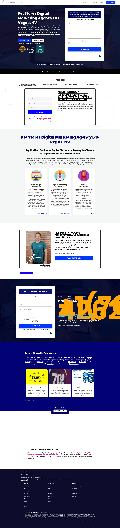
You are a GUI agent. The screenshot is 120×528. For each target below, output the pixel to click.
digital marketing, (42, 32)
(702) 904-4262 (45, 119)
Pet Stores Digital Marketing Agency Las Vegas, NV (61, 64)
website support (40, 455)
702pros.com (24, 476)
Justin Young (81, 320)
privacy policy (87, 514)
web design (38, 34)
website (40, 362)
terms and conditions (77, 514)
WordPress (72, 362)
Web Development (83, 388)
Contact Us (75, 483)
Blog (102, 2)
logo (86, 360)
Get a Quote (110, 2)
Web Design (36, 185)
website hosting (30, 35)
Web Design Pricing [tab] (92, 84)
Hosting (26, 493)
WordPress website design (26, 34)
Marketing (26, 491)
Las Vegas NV (22, 27)
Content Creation (36, 388)
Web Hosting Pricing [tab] (71, 84)
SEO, (89, 453)
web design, (31, 455)
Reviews (26, 498)
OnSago (99, 57)
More (25, 506)
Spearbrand (61, 515)
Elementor (82, 362)
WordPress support (48, 34)
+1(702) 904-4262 (92, 53)
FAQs (25, 501)
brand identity (74, 364)
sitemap (30, 515)
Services (26, 483)
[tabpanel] (60, 107)
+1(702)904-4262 (37, 43)
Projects (94, 2)
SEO (49, 32)
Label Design (60, 388)
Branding (54, 32)
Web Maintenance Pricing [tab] (49, 84)
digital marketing (82, 453)
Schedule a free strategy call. (26, 43)
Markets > (43, 64)
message (28, 362)
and (46, 455)
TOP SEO (83, 185)
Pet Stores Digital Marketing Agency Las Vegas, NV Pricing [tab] (27, 84)
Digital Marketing (60, 185)
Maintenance (27, 496)
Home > (39, 64)
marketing (34, 32)
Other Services (79, 64)
